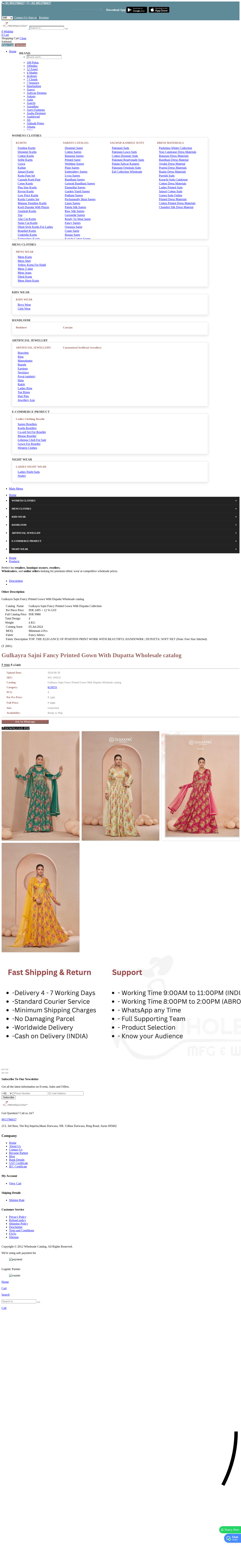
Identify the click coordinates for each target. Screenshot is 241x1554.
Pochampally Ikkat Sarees (80, 199)
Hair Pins (23, 396)
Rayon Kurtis (26, 191)
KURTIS (21, 142)
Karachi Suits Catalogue (173, 179)
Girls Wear (24, 308)
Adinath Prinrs (35, 123)
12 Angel (32, 69)
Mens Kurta (25, 257)
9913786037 (9, 1119)
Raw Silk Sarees (74, 211)
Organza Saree (73, 226)
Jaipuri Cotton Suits (170, 191)
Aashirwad (33, 116)
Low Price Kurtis (28, 195)
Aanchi (31, 103)
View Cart (8, 45)
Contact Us (20, 17)
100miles (32, 65)
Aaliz (30, 99)
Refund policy (17, 1220)
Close (23, 38)
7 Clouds (32, 79)
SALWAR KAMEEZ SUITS (127, 142)
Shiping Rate (16, 1200)
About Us (15, 1146)
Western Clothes (27, 447)
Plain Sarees (72, 167)
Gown (21, 163)
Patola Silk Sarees (75, 207)
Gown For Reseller (29, 443)
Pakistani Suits (120, 148)
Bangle (22, 364)
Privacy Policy (17, 1216)
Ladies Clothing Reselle (30, 418)
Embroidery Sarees (76, 171)
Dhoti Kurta (25, 276)
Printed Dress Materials (173, 199)
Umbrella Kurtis (27, 234)
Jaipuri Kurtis (26, 171)
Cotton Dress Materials (172, 183)
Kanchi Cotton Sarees (78, 238)
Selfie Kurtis (25, 159)
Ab (29, 120)
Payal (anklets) (26, 376)
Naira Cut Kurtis (27, 223)
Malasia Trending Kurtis (32, 203)
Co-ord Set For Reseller (32, 432)
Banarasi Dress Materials (173, 155)
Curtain (67, 327)
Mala (21, 380)
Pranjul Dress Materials (173, 167)
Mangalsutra (25, 360)
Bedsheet (21, 327)
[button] (120, 1549)
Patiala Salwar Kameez (125, 163)
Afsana (31, 126)
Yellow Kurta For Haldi (32, 264)
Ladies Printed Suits (171, 187)
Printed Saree (73, 159)
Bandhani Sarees (75, 179)
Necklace (23, 372)
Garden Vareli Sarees (77, 191)
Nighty (22, 475)
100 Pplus (33, 62)
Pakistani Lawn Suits (124, 152)
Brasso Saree (72, 234)
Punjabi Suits (167, 175)
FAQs (12, 1233)
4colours (32, 76)
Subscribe (8, 1097)
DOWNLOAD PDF (17, 728)
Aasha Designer (36, 113)
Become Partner (18, 1153)
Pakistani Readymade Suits (128, 159)
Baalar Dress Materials (172, 171)
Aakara (31, 96)
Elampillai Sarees (75, 187)
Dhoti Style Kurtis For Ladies (35, 226)
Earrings (23, 368)
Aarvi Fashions (36, 109)
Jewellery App (26, 400)
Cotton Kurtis (26, 155)
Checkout (20, 45)
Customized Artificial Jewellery (82, 347)
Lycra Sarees (72, 175)
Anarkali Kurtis (27, 211)
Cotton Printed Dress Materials (177, 203)
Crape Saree (72, 230)
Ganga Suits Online (170, 195)
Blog (12, 1156)
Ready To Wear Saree (78, 219)
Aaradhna (32, 106)
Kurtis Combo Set (28, 199)
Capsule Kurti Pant (29, 179)
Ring (21, 356)
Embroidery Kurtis (29, 238)
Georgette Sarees (75, 215)
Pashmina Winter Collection (175, 148)
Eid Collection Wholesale (127, 171)
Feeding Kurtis (26, 148)
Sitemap (14, 1237)
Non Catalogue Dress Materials (177, 152)
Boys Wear (24, 304)
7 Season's (33, 82)
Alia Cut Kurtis (27, 219)
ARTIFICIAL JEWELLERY (33, 347)
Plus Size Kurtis (27, 187)
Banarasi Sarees (74, 155)
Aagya (31, 89)
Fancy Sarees (73, 223)
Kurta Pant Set (26, 175)
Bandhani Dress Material (173, 159)
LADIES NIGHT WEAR (31, 466)
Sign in (32, 17)
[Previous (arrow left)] (3, 1072)
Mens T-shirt (25, 268)
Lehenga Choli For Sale (32, 440)
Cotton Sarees (73, 152)
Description (16, 580)
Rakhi (21, 384)
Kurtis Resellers (27, 428)
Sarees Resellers (27, 424)
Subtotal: (7, 41)
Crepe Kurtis (25, 183)
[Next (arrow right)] (6, 1072)
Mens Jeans (24, 272)
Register (44, 17)
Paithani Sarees (74, 195)
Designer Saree (74, 148)
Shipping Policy (18, 1223)
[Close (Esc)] (3, 1069)
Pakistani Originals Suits (126, 167)
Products (14, 561)
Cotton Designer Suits (125, 155)
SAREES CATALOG (76, 142)
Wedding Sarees (74, 163)
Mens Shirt (24, 260)
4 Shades (32, 72)
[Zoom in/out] (6, 1069)
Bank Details (16, 1159)
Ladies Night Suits (29, 471)
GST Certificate (18, 1163)
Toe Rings (24, 392)
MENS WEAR (25, 251)
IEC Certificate (18, 1166)
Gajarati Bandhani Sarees (80, 183)
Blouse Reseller (27, 436)
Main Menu (16, 488)
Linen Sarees (72, 203)
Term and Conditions (21, 1230)
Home (12, 51)
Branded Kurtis (27, 230)
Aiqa (30, 130)
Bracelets (23, 352)
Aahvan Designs (37, 93)
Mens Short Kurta (28, 280)
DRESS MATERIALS (170, 142)
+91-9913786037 (14, 3)
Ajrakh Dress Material (172, 163)
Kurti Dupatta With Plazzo (33, 207)
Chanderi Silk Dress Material (176, 207)
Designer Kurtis (27, 152)
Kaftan (22, 167)
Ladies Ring (25, 388)
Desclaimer (15, 1227)
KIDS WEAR (24, 299)
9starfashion (34, 86)
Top (20, 215)
